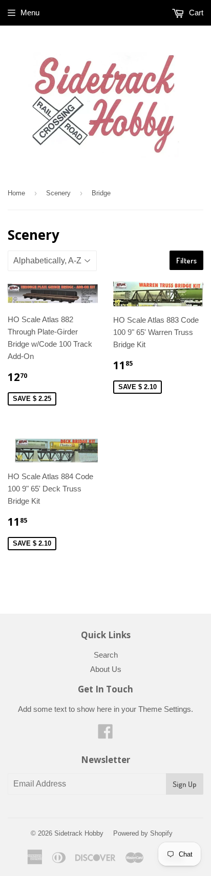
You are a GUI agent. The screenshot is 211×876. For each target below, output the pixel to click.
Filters (186, 260)
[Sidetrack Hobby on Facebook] (105, 734)
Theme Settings (164, 709)
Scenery (58, 193)
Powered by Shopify (143, 833)
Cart (195, 12)
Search (106, 654)
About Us (105, 669)
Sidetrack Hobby (78, 833)
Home (16, 193)
